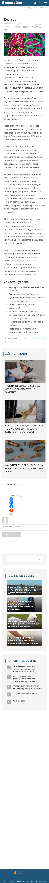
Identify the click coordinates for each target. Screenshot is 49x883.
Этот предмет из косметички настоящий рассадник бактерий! (27, 687)
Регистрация (41, 7)
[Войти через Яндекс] (11, 510)
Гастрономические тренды (25, 693)
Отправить (11, 534)
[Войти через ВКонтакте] (11, 503)
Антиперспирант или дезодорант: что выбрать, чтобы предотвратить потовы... (27, 679)
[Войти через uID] (11, 499)
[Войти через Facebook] (11, 507)
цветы (7, 341)
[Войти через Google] (11, 514)
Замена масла (19, 701)
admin (41, 27)
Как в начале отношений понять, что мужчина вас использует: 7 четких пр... (24, 669)
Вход (29, 7)
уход (23, 338)
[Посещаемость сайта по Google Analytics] (18, 874)
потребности (13, 338)
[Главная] (12, 3)
